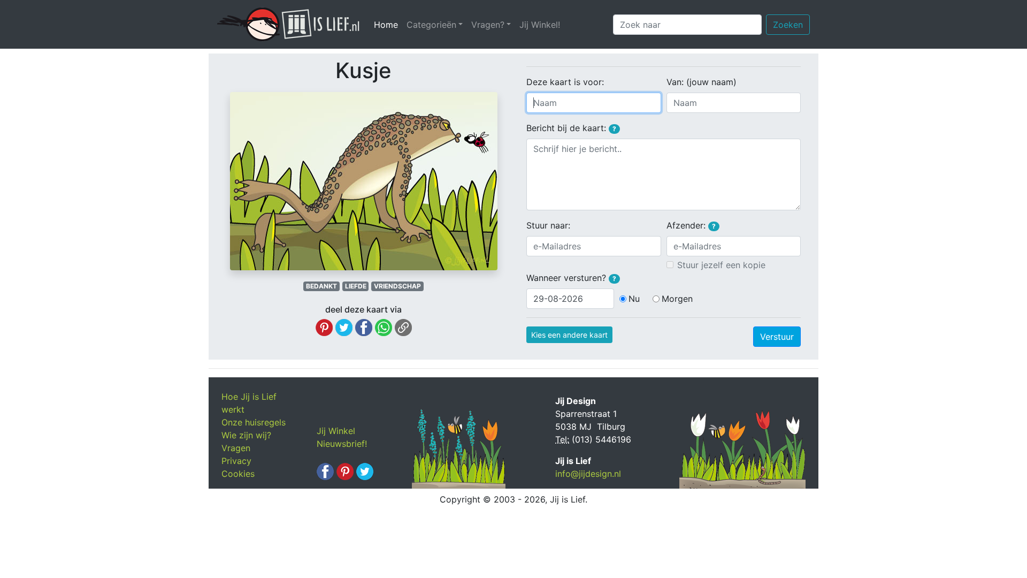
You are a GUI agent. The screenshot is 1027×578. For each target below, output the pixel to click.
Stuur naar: (548, 225)
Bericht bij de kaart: (571, 128)
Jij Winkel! (539, 24)
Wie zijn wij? (246, 435)
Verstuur (777, 336)
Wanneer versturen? (571, 277)
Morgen (677, 298)
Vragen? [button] (487, 24)
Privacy (236, 460)
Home (388, 24)
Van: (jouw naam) (701, 82)
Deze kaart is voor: (565, 82)
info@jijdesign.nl (588, 473)
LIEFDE (355, 286)
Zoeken (788, 24)
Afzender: (691, 225)
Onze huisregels (253, 422)
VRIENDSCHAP (397, 286)
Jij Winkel (336, 430)
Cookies (238, 473)
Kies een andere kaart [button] (569, 334)
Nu (634, 298)
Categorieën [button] (431, 24)
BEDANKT (321, 286)
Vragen (235, 448)
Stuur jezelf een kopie (721, 265)
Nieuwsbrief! (342, 443)
